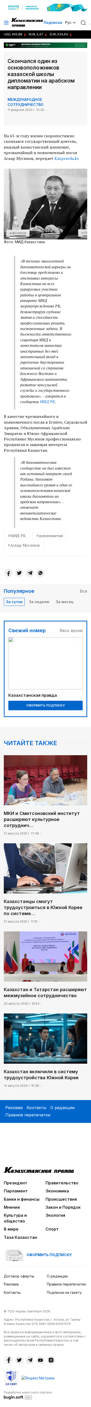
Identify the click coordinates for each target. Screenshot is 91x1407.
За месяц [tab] (64, 602)
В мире (11, 1229)
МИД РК (47, 401)
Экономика (57, 1190)
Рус (68, 22)
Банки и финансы (21, 1199)
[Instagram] (51, 1360)
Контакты (36, 1107)
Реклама (13, 1107)
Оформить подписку (45, 705)
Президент (15, 1182)
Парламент (16, 1190)
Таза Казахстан (20, 1237)
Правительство (62, 1182)
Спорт (52, 1229)
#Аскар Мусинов (24, 545)
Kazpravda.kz (66, 158)
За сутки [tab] (14, 602)
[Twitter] (19, 573)
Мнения (12, 1207)
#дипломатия (49, 535)
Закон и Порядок (63, 1207)
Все (83, 591)
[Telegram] (30, 573)
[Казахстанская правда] (27, 22)
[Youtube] (40, 1360)
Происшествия (61, 1199)
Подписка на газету (64, 1292)
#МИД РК (17, 535)
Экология (55, 1215)
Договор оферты (19, 1276)
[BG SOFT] (28, 1394)
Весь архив (71, 630)
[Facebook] (9, 573)
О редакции (62, 1107)
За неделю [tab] (39, 602)
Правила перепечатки (27, 1114)
